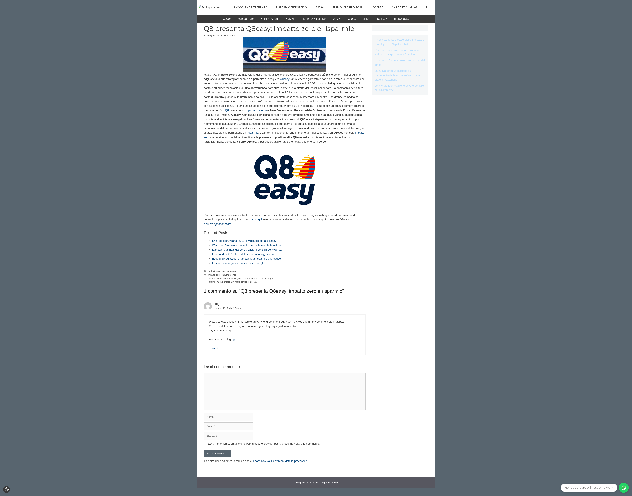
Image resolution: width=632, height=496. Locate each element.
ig (233, 339)
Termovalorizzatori (347, 7)
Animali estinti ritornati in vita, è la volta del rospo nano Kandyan (241, 278)
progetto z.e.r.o (257, 110)
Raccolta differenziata (250, 7)
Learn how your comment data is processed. (280, 461)
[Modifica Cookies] (6, 489)
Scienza (382, 19)
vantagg (256, 219)
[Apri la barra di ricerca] (427, 7)
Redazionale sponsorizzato (222, 271)
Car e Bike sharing (404, 7)
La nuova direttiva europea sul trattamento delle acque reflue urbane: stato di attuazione (398, 75)
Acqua (227, 19)
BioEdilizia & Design (314, 19)
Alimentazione (270, 19)
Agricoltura (246, 19)
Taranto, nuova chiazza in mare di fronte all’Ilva (232, 281)
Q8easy (284, 79)
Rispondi (213, 348)
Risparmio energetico (291, 7)
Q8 (227, 110)
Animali (290, 19)
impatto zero (214, 274)
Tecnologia (401, 19)
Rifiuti (366, 19)
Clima (336, 19)
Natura (351, 19)
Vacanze (377, 7)
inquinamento (229, 274)
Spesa (320, 7)
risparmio (252, 132)
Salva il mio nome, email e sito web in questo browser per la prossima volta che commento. (263, 443)
